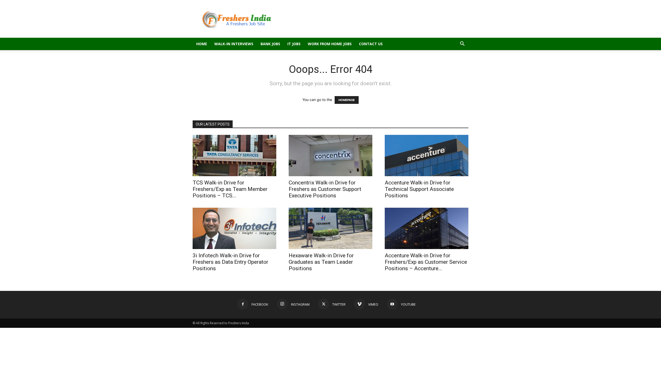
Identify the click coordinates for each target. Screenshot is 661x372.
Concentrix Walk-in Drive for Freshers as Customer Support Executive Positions (325, 189)
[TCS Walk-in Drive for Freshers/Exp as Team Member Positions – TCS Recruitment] (234, 155)
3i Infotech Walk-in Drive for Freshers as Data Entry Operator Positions (230, 262)
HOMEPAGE (347, 100)
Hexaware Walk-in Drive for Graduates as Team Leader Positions (321, 262)
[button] (462, 44)
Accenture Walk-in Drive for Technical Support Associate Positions (419, 189)
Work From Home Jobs (330, 43)
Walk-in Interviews (233, 43)
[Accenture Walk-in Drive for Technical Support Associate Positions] (426, 155)
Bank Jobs (270, 43)
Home (201, 43)
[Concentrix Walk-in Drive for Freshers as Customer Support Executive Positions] (330, 155)
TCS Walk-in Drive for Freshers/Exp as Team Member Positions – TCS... (230, 189)
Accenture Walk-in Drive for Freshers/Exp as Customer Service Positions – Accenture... (426, 262)
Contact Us (371, 43)
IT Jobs (294, 43)
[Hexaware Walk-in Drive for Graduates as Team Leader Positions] (330, 228)
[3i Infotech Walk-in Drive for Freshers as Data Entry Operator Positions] (234, 228)
